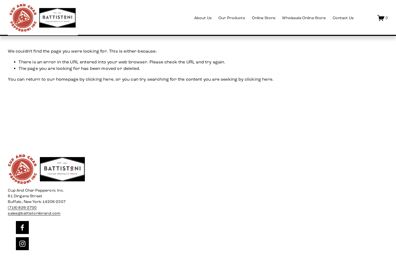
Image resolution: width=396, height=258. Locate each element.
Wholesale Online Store (304, 18)
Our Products (231, 18)
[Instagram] (22, 243)
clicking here (99, 79)
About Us (203, 18)
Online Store (264, 18)
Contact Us (343, 18)
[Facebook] (22, 227)
